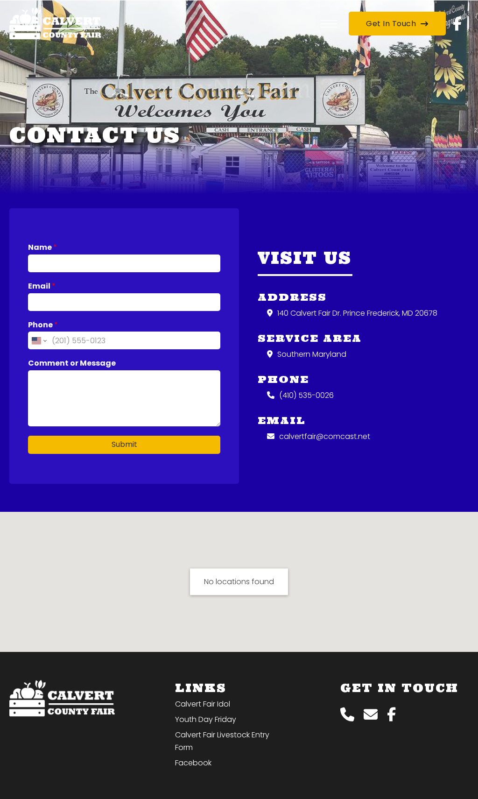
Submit (124, 444)
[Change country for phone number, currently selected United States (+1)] (38, 340)
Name (42, 248)
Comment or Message (72, 363)
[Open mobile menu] (329, 24)
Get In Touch (391, 23)
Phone (43, 325)
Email (42, 286)
